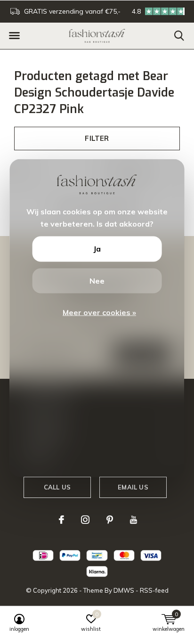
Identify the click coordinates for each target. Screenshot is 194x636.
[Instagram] (85, 519)
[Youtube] (133, 519)
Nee (97, 280)
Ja (97, 248)
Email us (133, 487)
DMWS (123, 590)
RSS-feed (154, 590)
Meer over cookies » (99, 312)
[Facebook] (61, 519)
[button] (14, 35)
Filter (97, 138)
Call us (57, 487)
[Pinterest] (109, 519)
